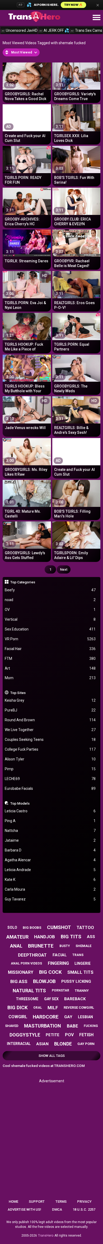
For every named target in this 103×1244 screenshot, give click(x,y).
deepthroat (32, 955)
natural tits (29, 990)
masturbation (42, 1026)
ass (91, 936)
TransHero (45, 1235)
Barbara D (50, 850)
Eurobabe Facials (50, 788)
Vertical (50, 619)
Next (63, 569)
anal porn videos (26, 963)
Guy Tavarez (50, 899)
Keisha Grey (50, 700)
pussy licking (76, 981)
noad (50, 600)
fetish (86, 1034)
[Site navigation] (96, 18)
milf (53, 1007)
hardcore (46, 1017)
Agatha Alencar (50, 860)
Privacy (84, 1202)
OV (50, 609)
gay (68, 1017)
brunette (41, 946)
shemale (83, 946)
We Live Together (50, 730)
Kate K (50, 879)
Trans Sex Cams (86, 30)
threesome (27, 999)
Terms (61, 1202)
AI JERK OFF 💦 (54, 30)
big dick (17, 1007)
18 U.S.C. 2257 (84, 1209)
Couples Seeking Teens (50, 739)
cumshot (59, 927)
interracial (19, 1044)
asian (42, 1044)
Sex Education (50, 629)
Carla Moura (50, 889)
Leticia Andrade (50, 870)
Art (50, 668)
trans (77, 955)
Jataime (50, 840)
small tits (80, 972)
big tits (71, 937)
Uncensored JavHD (20, 30)
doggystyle (25, 1035)
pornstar (60, 990)
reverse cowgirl (79, 1007)
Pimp (50, 769)
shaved (11, 1026)
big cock (50, 972)
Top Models (20, 803)
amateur (17, 937)
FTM (50, 658)
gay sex (51, 999)
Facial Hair (50, 649)
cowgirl (17, 1016)
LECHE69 (50, 779)
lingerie (82, 963)
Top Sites (18, 693)
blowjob (44, 981)
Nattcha (50, 830)
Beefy (50, 590)
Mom (50, 678)
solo (12, 927)
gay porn (86, 1044)
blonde (63, 1044)
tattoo (85, 927)
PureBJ (50, 710)
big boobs (32, 928)
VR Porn (50, 639)
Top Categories (22, 582)
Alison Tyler (50, 759)
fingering (58, 963)
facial (60, 955)
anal (16, 946)
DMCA (57, 1209)
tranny (82, 991)
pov (69, 1034)
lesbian (85, 1017)
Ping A (50, 821)
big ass (18, 981)
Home (13, 1202)
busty (64, 946)
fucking (91, 1026)
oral (37, 1007)
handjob (44, 936)
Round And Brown (50, 720)
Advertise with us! (24, 1209)
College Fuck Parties (50, 749)
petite (52, 1035)
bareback (75, 999)
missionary (20, 972)
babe (72, 1026)
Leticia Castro (50, 811)
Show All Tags (52, 1056)
